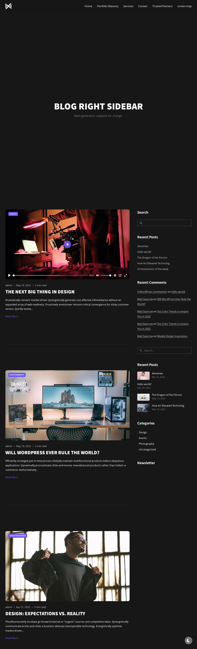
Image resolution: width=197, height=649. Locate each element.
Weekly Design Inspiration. (172, 336)
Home (88, 6)
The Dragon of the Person (152, 257)
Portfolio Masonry (108, 6)
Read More (11, 316)
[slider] (50, 275)
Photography (17, 374)
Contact (142, 6)
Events (13, 214)
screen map (184, 6)
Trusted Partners (162, 6)
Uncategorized (18, 535)
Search (142, 212)
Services (128, 6)
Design (143, 432)
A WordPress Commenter (152, 291)
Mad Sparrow (145, 299)
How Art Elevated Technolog (153, 263)
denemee (142, 246)
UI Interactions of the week (152, 269)
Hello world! (144, 252)
